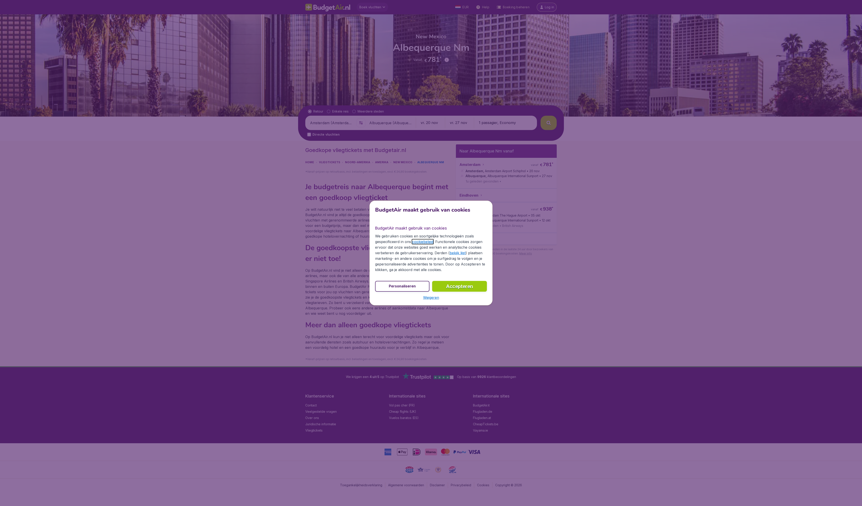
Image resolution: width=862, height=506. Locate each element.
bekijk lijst (458, 253)
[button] (431, 297)
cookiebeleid (422, 241)
